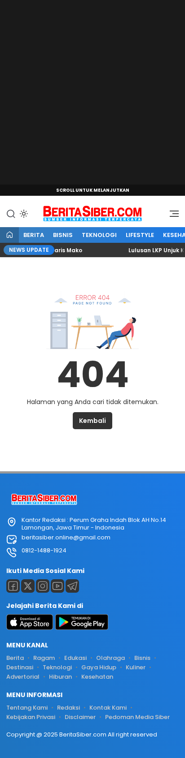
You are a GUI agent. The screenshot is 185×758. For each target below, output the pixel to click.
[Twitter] (28, 586)
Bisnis (63, 235)
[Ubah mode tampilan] (23, 213)
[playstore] (81, 628)
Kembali (92, 420)
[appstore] (29, 628)
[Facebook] (13, 586)
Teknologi (99, 235)
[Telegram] (72, 586)
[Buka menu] (171, 215)
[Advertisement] (92, 92)
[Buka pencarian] (10, 213)
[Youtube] (57, 586)
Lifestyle (140, 235)
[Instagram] (42, 586)
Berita (33, 235)
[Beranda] (9, 235)
